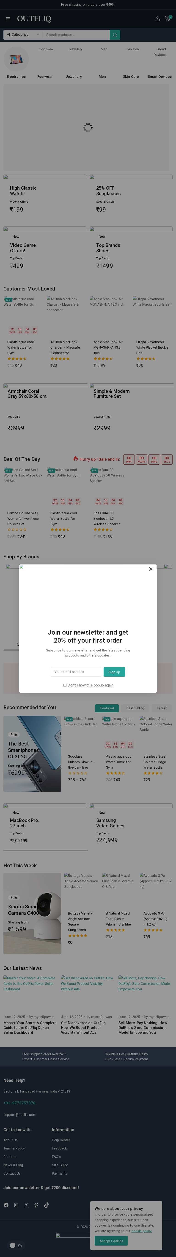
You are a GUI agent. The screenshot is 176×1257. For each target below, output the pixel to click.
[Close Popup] (150, 569)
